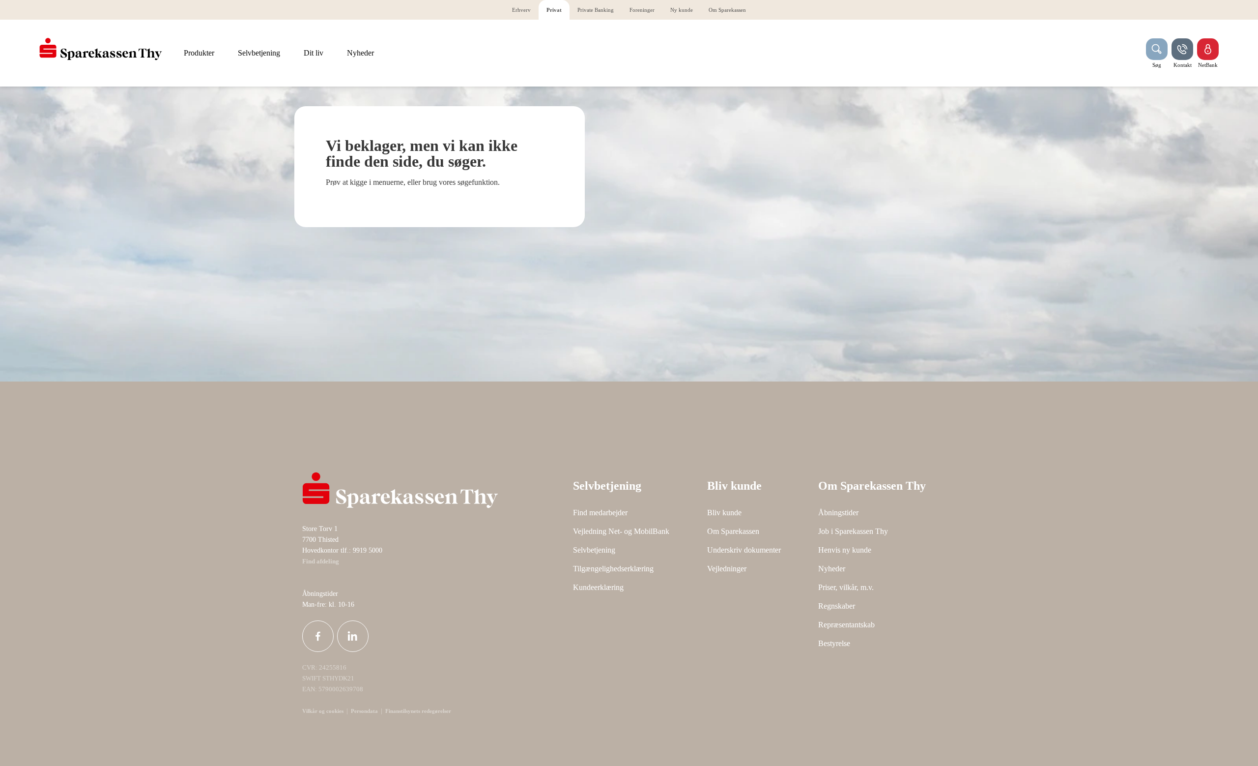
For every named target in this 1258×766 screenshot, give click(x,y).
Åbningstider (838, 512)
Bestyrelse (834, 643)
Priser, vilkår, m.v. (846, 587)
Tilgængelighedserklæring (613, 568)
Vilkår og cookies (322, 711)
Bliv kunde (724, 512)
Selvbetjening (594, 550)
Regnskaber (836, 606)
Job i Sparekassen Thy (853, 531)
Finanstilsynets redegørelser (417, 711)
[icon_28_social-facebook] (318, 636)
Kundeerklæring (598, 587)
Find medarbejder (600, 512)
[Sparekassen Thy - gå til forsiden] (100, 49)
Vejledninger (726, 568)
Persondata (364, 711)
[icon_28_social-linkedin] (353, 636)
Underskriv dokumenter (744, 550)
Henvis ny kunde (844, 550)
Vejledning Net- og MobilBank (621, 531)
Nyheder (831, 568)
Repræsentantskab (846, 624)
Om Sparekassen (733, 531)
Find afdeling (320, 561)
